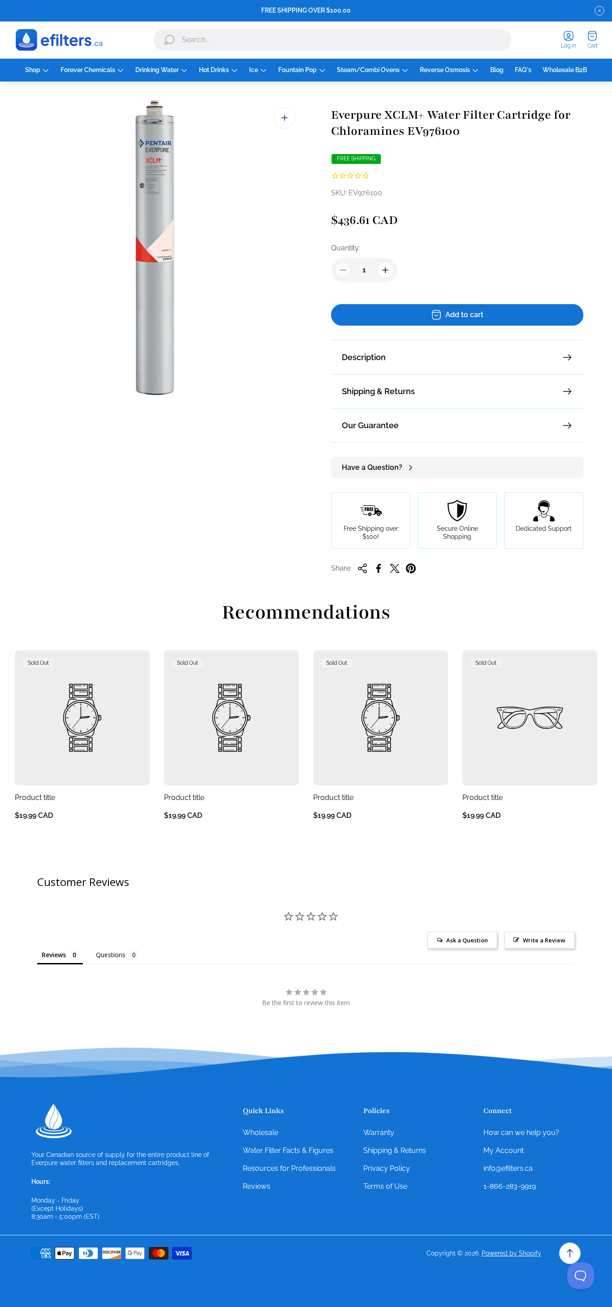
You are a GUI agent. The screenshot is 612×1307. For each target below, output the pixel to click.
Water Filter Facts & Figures (288, 1150)
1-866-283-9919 (509, 1186)
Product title (35, 797)
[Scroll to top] (570, 1253)
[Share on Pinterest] (410, 568)
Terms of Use (385, 1186)
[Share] (362, 568)
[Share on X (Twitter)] (394, 568)
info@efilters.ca (508, 1168)
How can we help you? (521, 1132)
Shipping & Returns (378, 391)
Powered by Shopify (511, 1253)
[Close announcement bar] (599, 10)
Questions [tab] (110, 954)
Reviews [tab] (54, 954)
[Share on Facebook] (378, 568)
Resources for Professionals (289, 1168)
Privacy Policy (386, 1168)
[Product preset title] (82, 717)
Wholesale (260, 1132)
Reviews (256, 1186)
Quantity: (345, 248)
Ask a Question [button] (467, 940)
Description (364, 357)
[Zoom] (284, 118)
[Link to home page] (53, 1121)
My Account (503, 1150)
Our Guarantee (370, 425)
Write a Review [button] (544, 940)
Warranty (378, 1132)
